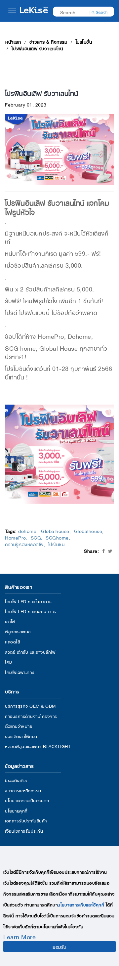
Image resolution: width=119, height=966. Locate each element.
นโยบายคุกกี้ (16, 810)
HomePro (15, 537)
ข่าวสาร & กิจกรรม (48, 41)
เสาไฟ (10, 621)
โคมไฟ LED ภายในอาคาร (28, 601)
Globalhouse (55, 530)
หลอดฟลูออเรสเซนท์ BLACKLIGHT (37, 746)
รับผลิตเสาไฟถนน (21, 736)
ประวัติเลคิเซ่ (16, 780)
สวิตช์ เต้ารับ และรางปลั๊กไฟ (30, 651)
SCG (36, 537)
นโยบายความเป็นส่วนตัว (27, 800)
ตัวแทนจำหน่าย (18, 726)
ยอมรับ (59, 946)
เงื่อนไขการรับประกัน (24, 830)
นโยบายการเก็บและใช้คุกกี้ (81, 904)
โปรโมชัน (56, 544)
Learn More (19, 936)
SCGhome (57, 537)
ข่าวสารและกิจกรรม (23, 790)
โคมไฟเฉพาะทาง (19, 672)
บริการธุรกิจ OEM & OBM (30, 705)
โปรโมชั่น (84, 41)
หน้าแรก (13, 41)
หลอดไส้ (12, 641)
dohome (27, 530)
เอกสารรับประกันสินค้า (26, 820)
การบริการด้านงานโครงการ (31, 716)
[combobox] (79, 12)
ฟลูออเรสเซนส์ (18, 631)
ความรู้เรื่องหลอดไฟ (24, 544)
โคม (8, 661)
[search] (99, 12)
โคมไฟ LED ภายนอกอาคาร (30, 611)
